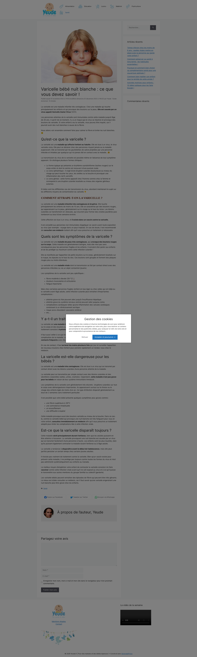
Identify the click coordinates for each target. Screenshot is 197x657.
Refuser (85, 337)
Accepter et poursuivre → (105, 337)
